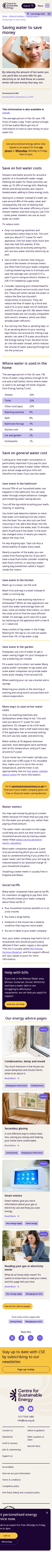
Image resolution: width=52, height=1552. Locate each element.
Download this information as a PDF (17, 97)
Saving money (16, 1321)
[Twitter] (12, 1338)
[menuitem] (13, 1430)
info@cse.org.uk (26, 1420)
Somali (6, 112)
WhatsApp (21, 150)
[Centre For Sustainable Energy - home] (10, 5)
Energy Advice (32, 16)
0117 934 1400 (26, 1416)
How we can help (15, 1004)
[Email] (40, 1338)
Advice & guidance (36, 1430)
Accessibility (8, 1467)
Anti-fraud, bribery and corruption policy (21, 1492)
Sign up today (25, 1369)
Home (4, 16)
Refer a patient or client (35, 1438)
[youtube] (31, 1409)
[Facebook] (21, 1338)
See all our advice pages (17, 1306)
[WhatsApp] (31, 1338)
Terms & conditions (11, 1479)
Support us (7, 1456)
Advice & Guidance (17, 16)
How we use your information (16, 1473)
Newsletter (7, 1436)
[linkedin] (21, 1409)
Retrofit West (33, 1446)
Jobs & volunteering (11, 1449)
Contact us (7, 1430)
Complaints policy (10, 1486)
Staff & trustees (10, 1443)
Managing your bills (34, 1321)
